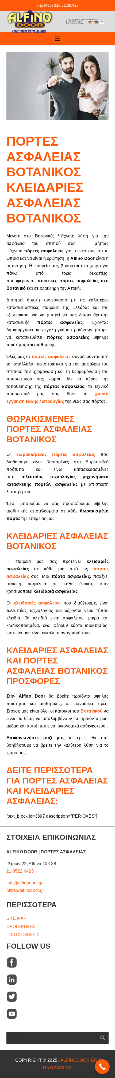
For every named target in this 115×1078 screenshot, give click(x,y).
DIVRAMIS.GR (57, 1067)
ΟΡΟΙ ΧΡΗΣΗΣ (21, 926)
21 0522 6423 (20, 871)
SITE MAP (16, 918)
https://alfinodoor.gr (25, 890)
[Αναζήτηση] (103, 1038)
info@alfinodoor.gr (24, 883)
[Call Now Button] (102, 1066)
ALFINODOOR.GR (78, 1060)
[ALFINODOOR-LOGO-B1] (30, 21)
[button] (57, 38)
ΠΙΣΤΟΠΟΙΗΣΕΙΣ (22, 934)
